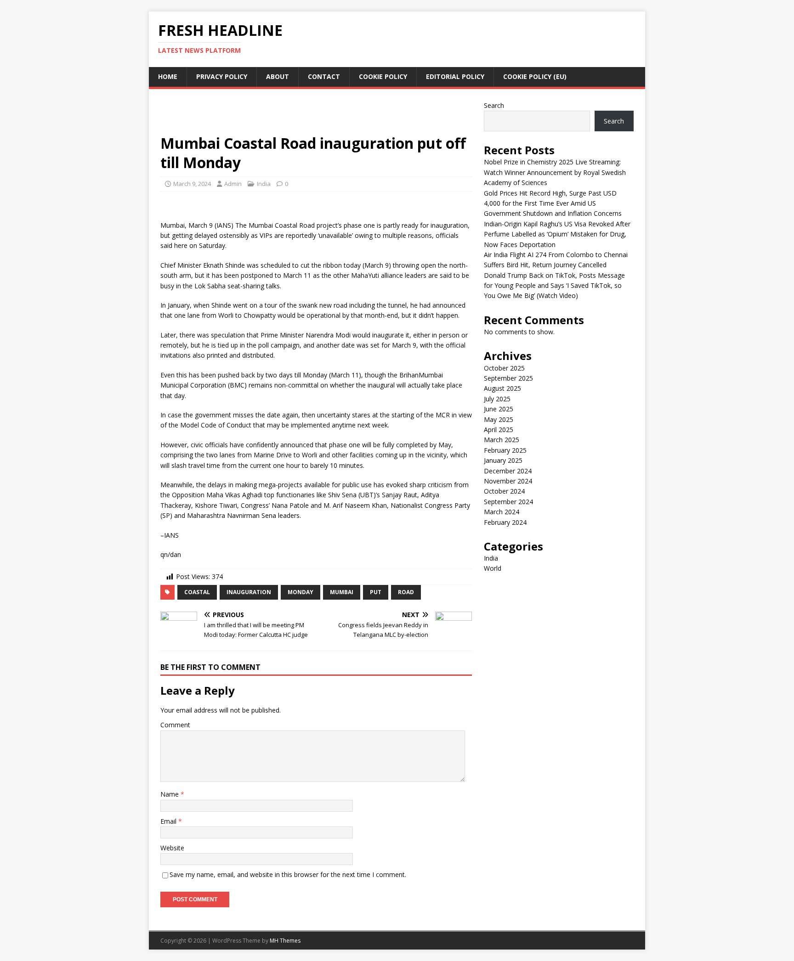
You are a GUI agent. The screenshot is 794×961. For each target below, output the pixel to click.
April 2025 (498, 429)
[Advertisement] (316, 115)
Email (169, 821)
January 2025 (503, 460)
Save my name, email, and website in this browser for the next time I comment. (288, 874)
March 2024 (501, 511)
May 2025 (498, 419)
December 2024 (508, 470)
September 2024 (508, 501)
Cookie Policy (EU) (535, 76)
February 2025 (505, 450)
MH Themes (285, 940)
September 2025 (508, 378)
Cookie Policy (383, 76)
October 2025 (504, 368)
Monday (300, 592)
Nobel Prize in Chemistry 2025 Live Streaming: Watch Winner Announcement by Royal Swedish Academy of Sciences (555, 172)
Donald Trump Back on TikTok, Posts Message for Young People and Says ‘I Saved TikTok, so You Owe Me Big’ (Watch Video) (554, 285)
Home (167, 76)
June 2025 (498, 409)
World (492, 568)
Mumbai (341, 592)
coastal (197, 592)
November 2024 (508, 481)
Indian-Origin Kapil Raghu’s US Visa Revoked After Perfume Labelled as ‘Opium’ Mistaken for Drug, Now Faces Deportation (557, 234)
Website (172, 847)
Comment (175, 724)
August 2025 (502, 388)
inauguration (249, 592)
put (375, 592)
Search (494, 105)
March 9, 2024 (192, 184)
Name (170, 794)
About (277, 76)
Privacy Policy (221, 76)
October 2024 (504, 491)
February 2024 (505, 522)
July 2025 (497, 398)
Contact (324, 76)
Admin (233, 184)
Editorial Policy (455, 76)
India (264, 184)
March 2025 (501, 439)
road (406, 592)
